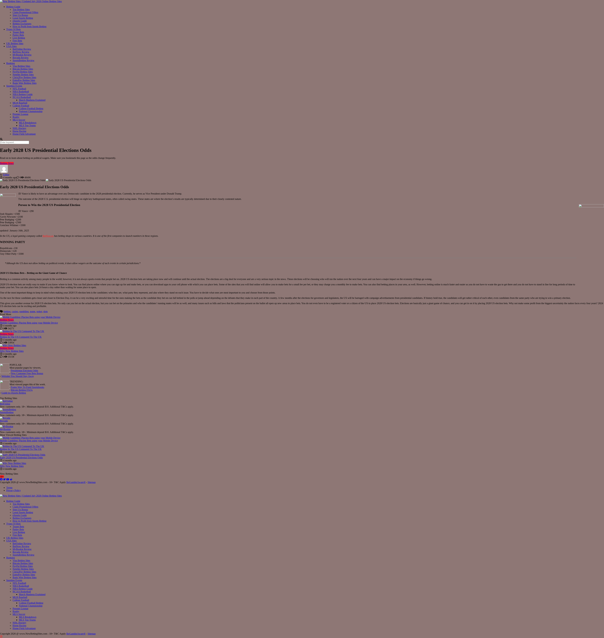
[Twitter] (4, 479)
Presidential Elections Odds (24, 370)
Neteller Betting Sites (23, 74)
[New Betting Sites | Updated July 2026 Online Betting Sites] (31, 1)
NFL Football (19, 88)
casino (15, 311)
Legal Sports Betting (23, 18)
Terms (9, 487)
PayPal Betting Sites (23, 71)
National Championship (30, 111)
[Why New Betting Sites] (302, 345)
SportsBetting (7, 412)
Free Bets (17, 40)
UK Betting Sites (14, 43)
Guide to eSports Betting (13, 393)
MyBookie (5, 429)
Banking (10, 63)
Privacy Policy (13, 490)
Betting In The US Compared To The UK (21, 337)
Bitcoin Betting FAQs (22, 390)
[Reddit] (11, 479)
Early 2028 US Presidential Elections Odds (21, 457)
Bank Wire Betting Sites (24, 83)
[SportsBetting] (8, 409)
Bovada (4, 420)
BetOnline (5, 404)
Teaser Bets (18, 32)
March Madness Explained (32, 100)
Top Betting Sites (21, 9)
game (32, 311)
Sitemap (92, 482)
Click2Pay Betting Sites (24, 77)
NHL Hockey (19, 128)
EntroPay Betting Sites (24, 80)
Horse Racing (19, 131)
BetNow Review (21, 52)
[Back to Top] (1, 636)
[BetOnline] (6, 401)
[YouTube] (7, 479)
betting (7, 311)
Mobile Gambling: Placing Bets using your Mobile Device (29, 322)
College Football (21, 105)
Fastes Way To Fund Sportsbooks (27, 387)
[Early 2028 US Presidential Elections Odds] (22, 454)
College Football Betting (31, 108)
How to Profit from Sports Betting (29, 26)
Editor (6, 174)
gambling (24, 311)
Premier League (20, 114)
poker (39, 311)
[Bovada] (5, 418)
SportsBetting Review (23, 60)
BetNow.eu (48, 236)
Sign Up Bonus (20, 15)
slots (45, 311)
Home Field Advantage (24, 134)
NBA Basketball (21, 91)
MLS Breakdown (27, 122)
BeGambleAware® (76, 482)
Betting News (7, 163)
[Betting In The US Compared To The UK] (302, 331)
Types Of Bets (13, 29)
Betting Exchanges (22, 23)
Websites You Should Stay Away (17, 376)
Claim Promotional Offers (25, 12)
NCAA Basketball (22, 97)
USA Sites (11, 46)
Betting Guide (13, 6)
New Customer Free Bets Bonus (27, 373)
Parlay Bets (18, 35)
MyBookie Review (22, 54)
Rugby (16, 117)
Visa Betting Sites (21, 66)
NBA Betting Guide (23, 94)
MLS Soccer (19, 119)
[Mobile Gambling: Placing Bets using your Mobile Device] (302, 317)
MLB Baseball (20, 102)
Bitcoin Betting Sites (23, 69)
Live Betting (19, 37)
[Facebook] (1, 479)
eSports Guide (20, 20)
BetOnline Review (22, 49)
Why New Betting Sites (12, 351)
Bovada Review (21, 57)
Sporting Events (14, 86)
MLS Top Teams (27, 125)
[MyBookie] (6, 426)
